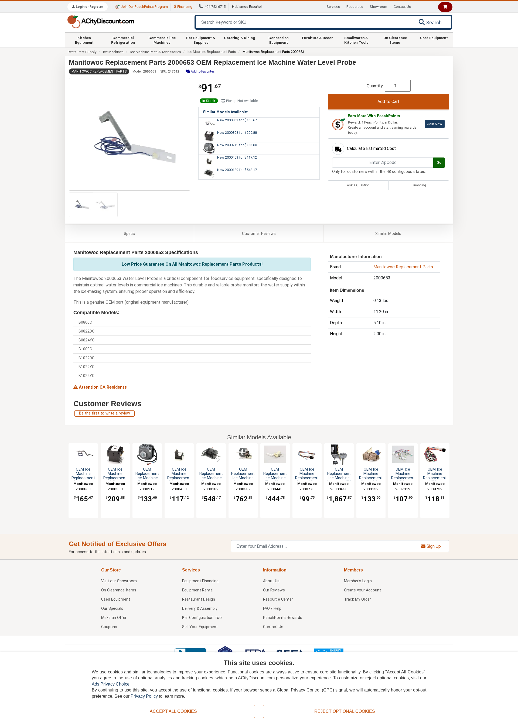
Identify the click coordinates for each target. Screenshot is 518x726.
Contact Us (402, 7)
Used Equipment (434, 38)
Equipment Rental (197, 590)
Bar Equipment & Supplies (200, 40)
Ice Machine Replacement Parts (212, 52)
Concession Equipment (278, 40)
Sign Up (433, 546)
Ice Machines (113, 52)
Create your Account (362, 590)
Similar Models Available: (225, 112)
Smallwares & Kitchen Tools (356, 40)
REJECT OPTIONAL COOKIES (344, 711)
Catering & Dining (239, 38)
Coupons (109, 627)
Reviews (259, 233)
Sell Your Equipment (200, 627)
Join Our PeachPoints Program (144, 7)
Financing (184, 7)
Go (439, 162)
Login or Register (89, 7)
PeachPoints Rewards (282, 617)
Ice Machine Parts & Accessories (155, 52)
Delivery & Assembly (199, 608)
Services (333, 7)
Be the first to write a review (104, 413)
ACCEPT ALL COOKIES (173, 711)
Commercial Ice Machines (162, 40)
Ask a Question (358, 185)
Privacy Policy (144, 696)
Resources (354, 7)
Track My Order (357, 599)
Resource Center (278, 599)
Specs (129, 233)
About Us (271, 581)
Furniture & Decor (317, 38)
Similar (388, 233)
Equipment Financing (200, 581)
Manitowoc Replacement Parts (99, 71)
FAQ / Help (272, 608)
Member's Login (358, 581)
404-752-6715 (215, 7)
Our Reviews (274, 590)
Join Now (434, 124)
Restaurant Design (198, 599)
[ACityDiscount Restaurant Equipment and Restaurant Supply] (100, 21)
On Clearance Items (395, 40)
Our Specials (112, 608)
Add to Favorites (202, 71)
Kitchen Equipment (84, 40)
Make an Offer (114, 617)
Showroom (378, 7)
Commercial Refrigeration (123, 40)
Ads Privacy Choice (111, 684)
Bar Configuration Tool (202, 617)
